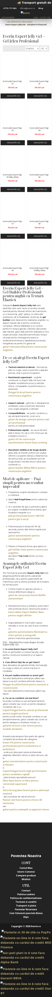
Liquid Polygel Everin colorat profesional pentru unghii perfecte (25, 712)
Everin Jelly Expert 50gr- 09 (12, 269)
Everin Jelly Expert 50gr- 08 (39, 222)
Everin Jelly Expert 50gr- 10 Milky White (39, 269)
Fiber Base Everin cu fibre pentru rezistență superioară (21, 782)
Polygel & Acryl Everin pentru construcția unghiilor (24, 394)
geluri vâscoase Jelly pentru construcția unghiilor (25, 348)
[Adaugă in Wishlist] (4, 76)
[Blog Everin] (31, 843)
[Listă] (8, 48)
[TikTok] (20, 843)
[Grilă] (5, 48)
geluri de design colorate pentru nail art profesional (28, 421)
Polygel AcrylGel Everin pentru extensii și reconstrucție (25, 686)
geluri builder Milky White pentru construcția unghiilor (26, 469)
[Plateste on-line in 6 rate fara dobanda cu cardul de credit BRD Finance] (26, 942)
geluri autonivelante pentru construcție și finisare (25, 763)
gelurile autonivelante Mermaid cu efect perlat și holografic (27, 633)
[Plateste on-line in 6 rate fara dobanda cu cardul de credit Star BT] (26, 988)
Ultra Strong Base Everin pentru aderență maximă (26, 792)
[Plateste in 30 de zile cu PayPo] (26, 932)
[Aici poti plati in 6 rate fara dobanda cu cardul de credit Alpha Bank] (26, 957)
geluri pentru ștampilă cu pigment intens (26, 809)
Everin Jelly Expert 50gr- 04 (39, 129)
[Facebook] (9, 832)
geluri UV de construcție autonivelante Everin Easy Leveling (27, 441)
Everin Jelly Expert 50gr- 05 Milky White (12, 176)
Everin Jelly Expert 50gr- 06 (39, 176)
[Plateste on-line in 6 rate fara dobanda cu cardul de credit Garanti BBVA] (26, 973)
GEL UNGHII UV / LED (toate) (19, 21)
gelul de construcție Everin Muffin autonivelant (27, 597)
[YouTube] (31, 832)
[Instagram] (20, 832)
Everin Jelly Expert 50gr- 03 (12, 129)
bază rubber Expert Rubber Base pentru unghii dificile (26, 614)
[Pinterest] (43, 832)
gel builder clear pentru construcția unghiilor (28, 551)
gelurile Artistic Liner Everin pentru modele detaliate (22, 727)
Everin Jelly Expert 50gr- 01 (12, 82)
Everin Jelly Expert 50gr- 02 (39, 82)
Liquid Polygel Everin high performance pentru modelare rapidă (25, 772)
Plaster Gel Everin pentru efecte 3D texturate (22, 801)
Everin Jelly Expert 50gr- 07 (12, 222)
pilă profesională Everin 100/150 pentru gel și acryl (26, 517)
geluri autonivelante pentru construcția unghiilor (24, 537)
